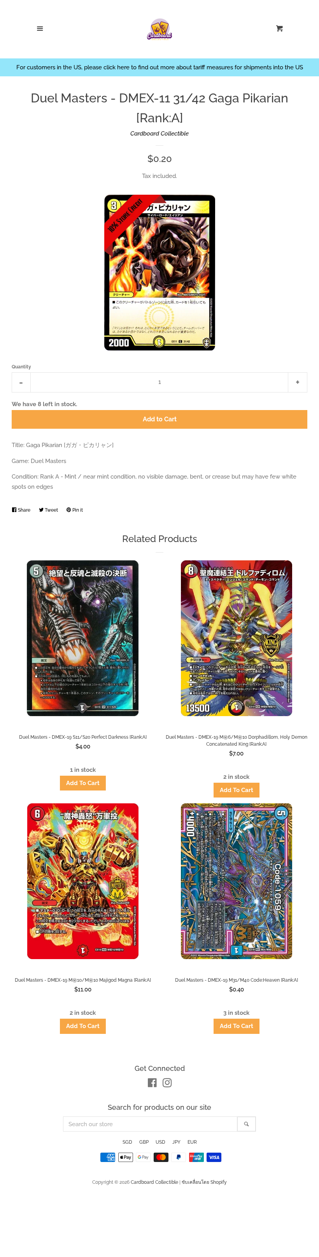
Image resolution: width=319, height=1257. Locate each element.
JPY (176, 1142)
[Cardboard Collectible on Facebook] (152, 1084)
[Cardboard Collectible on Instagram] (167, 1084)
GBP (144, 1142)
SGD (127, 1142)
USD (160, 1142)
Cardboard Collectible (159, 133)
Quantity (21, 367)
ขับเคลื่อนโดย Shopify (204, 1182)
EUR (192, 1142)
